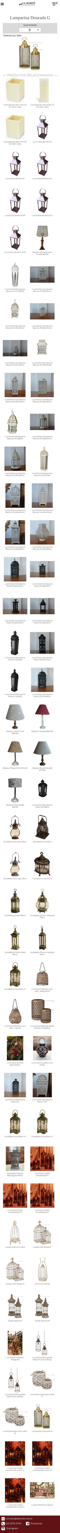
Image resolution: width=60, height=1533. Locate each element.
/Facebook (36, 1523)
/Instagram (12, 1528)
